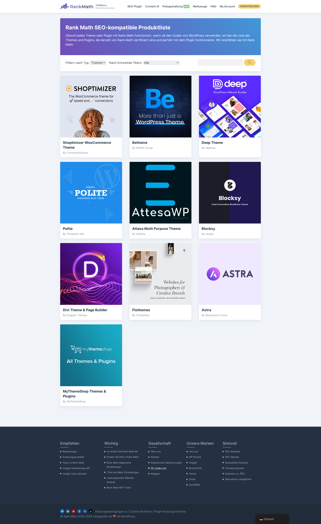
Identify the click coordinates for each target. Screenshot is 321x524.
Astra (206, 310)
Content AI (152, 6)
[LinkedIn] (85, 511)
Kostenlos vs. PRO (235, 473)
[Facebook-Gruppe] (68, 511)
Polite (68, 229)
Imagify (193, 462)
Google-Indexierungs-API (76, 468)
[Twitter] (62, 511)
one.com (193, 451)
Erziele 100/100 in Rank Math (123, 457)
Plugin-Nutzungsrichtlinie (170, 511)
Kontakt (155, 457)
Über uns (156, 451)
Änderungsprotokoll (73, 457)
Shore (192, 479)
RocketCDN (195, 468)
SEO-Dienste (232, 457)
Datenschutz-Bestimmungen (166, 462)
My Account (227, 6)
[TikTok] (91, 511)
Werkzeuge (200, 6)
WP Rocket (195, 457)
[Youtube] (74, 511)
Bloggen (155, 473)
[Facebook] (79, 511)
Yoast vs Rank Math (73, 462)
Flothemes (141, 310)
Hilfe (213, 6)
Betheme (139, 142)
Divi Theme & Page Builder (85, 310)
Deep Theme (212, 142)
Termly (192, 473)
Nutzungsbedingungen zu (111, 511)
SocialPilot (194, 484)
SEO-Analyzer (232, 451)
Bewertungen (70, 451)
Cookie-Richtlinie (141, 511)
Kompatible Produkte (236, 462)
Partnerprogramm (234, 468)
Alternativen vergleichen (238, 479)
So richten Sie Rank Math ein (122, 451)
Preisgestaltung (172, 6)
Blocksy (208, 229)
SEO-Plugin (134, 6)
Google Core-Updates (74, 473)
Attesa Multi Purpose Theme (156, 229)
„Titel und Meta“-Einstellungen (123, 472)
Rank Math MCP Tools (119, 487)
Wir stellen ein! (159, 468)
